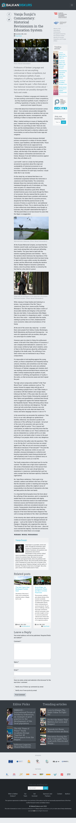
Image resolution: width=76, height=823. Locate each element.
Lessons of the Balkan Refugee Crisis (63, 82)
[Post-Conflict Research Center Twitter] (58, 108)
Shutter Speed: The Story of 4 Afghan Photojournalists (63, 90)
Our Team (25, 795)
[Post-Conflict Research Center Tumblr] (65, 108)
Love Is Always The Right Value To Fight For (56, 712)
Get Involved (34, 795)
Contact (59, 794)
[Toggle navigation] (72, 5)
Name (16, 662)
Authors (67, 794)
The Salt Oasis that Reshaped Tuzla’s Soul (22, 589)
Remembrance (33, 534)
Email (16, 670)
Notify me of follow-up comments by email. (29, 687)
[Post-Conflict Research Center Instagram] (60, 108)
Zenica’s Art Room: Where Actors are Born (57, 730)
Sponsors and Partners (47, 795)
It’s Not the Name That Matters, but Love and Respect (62, 64)
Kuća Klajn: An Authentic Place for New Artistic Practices (41, 590)
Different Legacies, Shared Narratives (22, 745)
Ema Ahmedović (25, 626)
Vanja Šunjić (18, 36)
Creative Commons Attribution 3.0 (26, 808)
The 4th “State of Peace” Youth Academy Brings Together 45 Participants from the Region (24, 734)
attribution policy (48, 808)
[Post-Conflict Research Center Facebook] (55, 108)
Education (18, 534)
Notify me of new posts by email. (26, 690)
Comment (17, 641)
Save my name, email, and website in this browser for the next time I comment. (32, 681)
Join (63, 122)
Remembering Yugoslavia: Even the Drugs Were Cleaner (63, 74)
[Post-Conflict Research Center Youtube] (63, 108)
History (25, 534)
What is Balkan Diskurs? (13, 795)
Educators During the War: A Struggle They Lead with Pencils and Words (57, 739)
